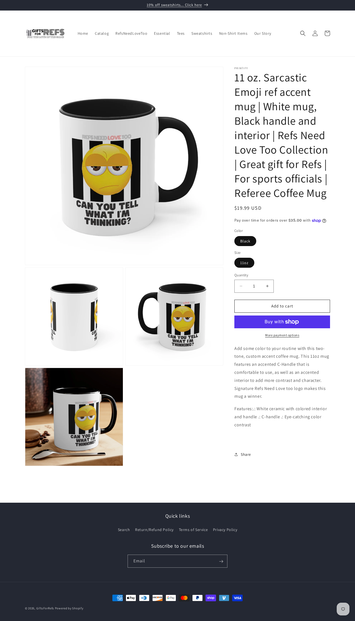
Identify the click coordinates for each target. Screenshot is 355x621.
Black (245, 241)
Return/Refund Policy (154, 529)
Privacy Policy (225, 529)
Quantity (241, 275)
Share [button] (246, 454)
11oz (244, 262)
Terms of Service (193, 529)
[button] (303, 33)
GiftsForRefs (45, 608)
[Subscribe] (221, 561)
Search (124, 529)
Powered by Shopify (69, 608)
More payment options (282, 335)
